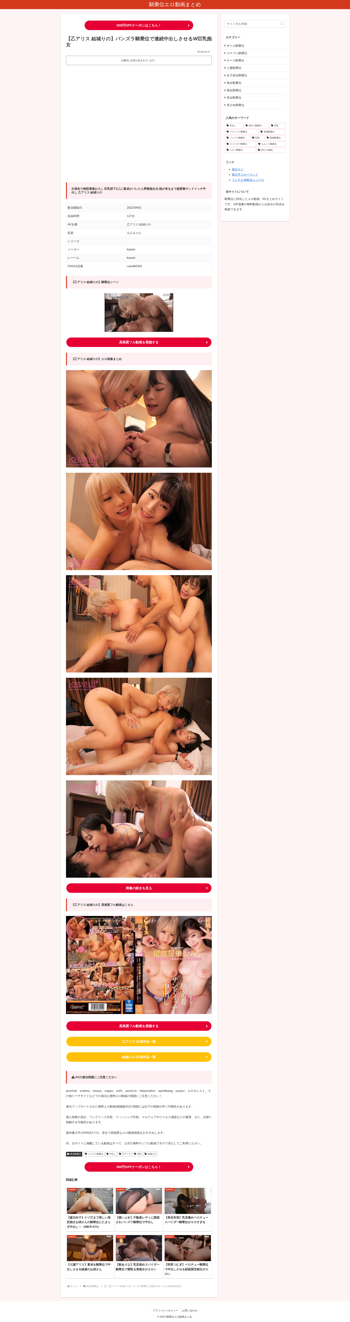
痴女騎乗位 (75, 1154)
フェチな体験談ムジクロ (248, 180)
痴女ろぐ (238, 169)
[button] (282, 24)
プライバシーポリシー (165, 1310)
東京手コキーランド (245, 174)
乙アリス (126, 1154)
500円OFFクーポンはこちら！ (138, 25)
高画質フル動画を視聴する (139, 342)
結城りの (152, 1154)
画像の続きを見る (139, 888)
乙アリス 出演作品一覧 (139, 1041)
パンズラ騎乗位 (95, 1154)
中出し (112, 1154)
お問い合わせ (189, 1310)
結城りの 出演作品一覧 (139, 1057)
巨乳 (139, 1154)
